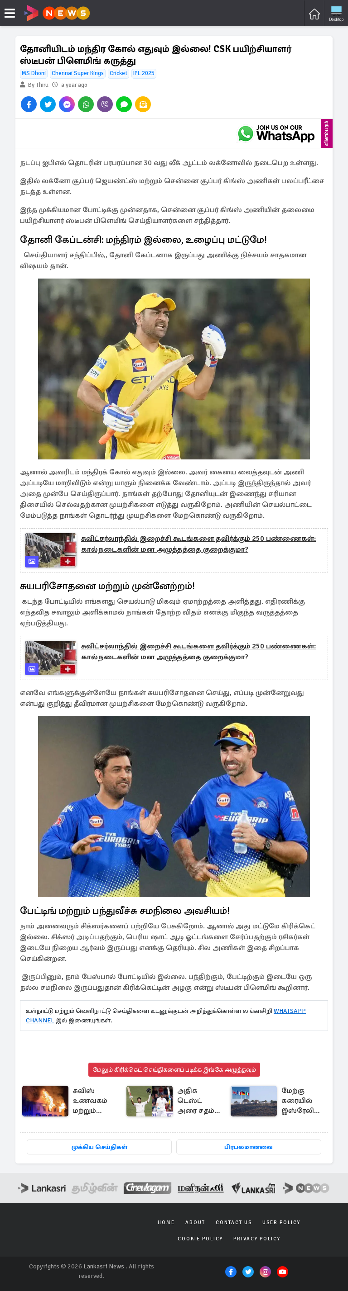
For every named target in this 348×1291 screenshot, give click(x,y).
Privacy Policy (256, 1239)
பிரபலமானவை (248, 1147)
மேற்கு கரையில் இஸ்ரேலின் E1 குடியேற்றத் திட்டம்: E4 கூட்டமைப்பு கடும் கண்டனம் (302, 1101)
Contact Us (234, 1222)
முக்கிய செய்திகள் (99, 1147)
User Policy (281, 1222)
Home (166, 1222)
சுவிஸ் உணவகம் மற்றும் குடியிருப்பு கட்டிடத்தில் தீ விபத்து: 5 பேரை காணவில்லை (97, 1101)
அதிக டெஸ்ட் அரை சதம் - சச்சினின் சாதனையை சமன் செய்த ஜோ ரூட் (198, 1101)
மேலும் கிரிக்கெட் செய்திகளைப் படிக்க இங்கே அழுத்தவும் (174, 1069)
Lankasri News (103, 1266)
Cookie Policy (200, 1239)
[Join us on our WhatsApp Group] (276, 133)
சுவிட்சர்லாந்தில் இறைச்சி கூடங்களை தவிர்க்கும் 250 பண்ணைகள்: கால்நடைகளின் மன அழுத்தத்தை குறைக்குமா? (198, 544)
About (195, 1222)
